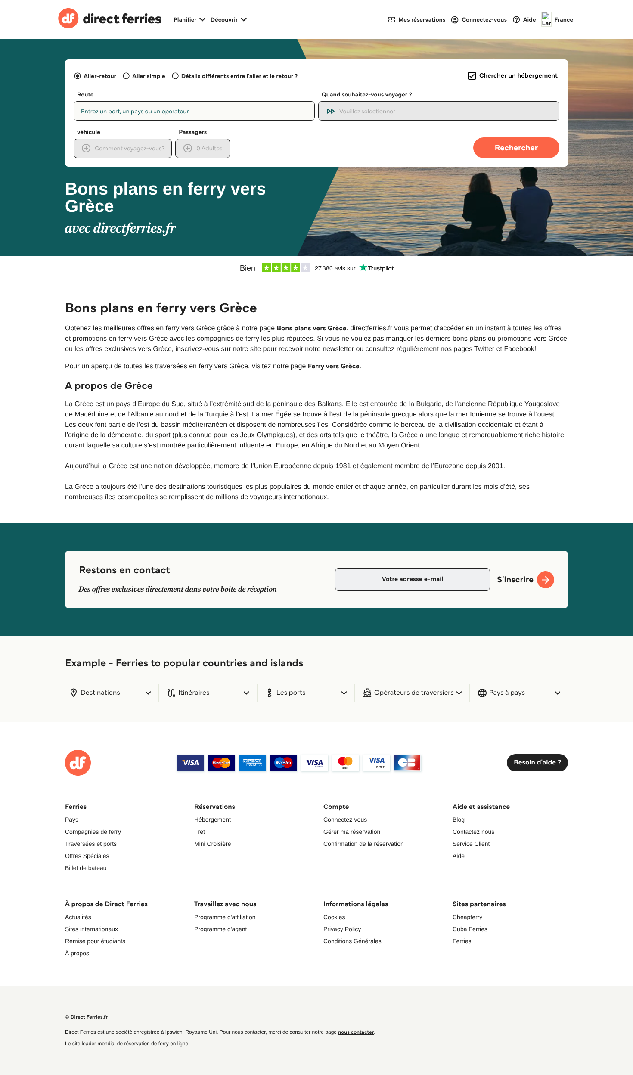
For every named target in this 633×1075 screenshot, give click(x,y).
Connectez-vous (345, 819)
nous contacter (356, 1032)
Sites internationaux (91, 929)
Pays (71, 819)
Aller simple (148, 75)
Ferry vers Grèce (334, 366)
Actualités (78, 916)
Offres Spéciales (87, 855)
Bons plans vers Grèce (312, 328)
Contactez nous (473, 831)
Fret (199, 831)
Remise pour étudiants (95, 941)
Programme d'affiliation (224, 916)
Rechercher (516, 147)
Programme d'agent (220, 929)
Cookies (334, 916)
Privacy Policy (342, 929)
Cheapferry (467, 916)
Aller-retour (100, 75)
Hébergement (212, 819)
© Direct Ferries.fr (86, 1017)
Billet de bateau (86, 867)
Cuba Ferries (470, 929)
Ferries (462, 941)
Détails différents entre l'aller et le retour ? (239, 75)
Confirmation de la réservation (363, 843)
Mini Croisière (212, 843)
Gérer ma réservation (351, 831)
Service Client (471, 843)
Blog (459, 819)
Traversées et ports (91, 843)
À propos (77, 953)
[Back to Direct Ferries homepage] (109, 19)
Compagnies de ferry (93, 831)
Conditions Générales (352, 941)
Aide (459, 855)
